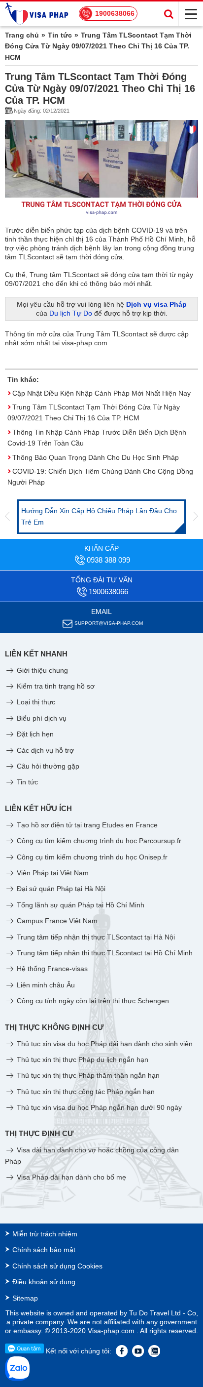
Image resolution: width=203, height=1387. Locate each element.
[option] (101, 516)
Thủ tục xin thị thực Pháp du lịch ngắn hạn (81, 1059)
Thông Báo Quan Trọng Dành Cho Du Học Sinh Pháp (95, 457)
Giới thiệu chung (41, 670)
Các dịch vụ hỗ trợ (44, 750)
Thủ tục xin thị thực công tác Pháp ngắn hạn (85, 1092)
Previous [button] (7, 517)
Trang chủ (22, 35)
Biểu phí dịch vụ (41, 718)
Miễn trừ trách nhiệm (44, 1234)
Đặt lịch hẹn (34, 734)
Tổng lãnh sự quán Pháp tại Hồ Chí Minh (79, 905)
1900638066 (115, 13)
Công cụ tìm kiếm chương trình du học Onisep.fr (91, 857)
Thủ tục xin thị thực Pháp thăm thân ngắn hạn (87, 1075)
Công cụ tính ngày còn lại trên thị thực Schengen (92, 1001)
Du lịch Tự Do (70, 313)
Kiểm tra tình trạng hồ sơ (55, 686)
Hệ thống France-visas (51, 969)
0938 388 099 (108, 560)
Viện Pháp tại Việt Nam (52, 873)
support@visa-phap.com (108, 623)
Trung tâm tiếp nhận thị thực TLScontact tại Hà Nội (95, 937)
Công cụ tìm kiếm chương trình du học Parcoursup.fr (98, 841)
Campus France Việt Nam (56, 921)
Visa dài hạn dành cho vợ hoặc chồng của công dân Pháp (92, 1155)
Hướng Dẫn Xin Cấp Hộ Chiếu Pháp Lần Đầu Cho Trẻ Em (99, 516)
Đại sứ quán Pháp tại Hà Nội (60, 889)
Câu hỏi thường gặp (47, 766)
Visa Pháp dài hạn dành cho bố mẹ (70, 1177)
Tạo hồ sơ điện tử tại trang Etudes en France (86, 825)
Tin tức (60, 35)
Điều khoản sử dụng (43, 1282)
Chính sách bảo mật (43, 1250)
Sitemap (25, 1298)
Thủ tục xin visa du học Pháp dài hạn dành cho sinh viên (104, 1044)
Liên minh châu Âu (45, 985)
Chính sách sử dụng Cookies (57, 1266)
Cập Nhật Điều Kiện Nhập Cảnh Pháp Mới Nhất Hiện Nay (101, 393)
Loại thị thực (35, 702)
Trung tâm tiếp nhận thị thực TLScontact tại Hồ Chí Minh (104, 953)
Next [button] (195, 517)
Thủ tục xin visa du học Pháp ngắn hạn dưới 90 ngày (98, 1107)
